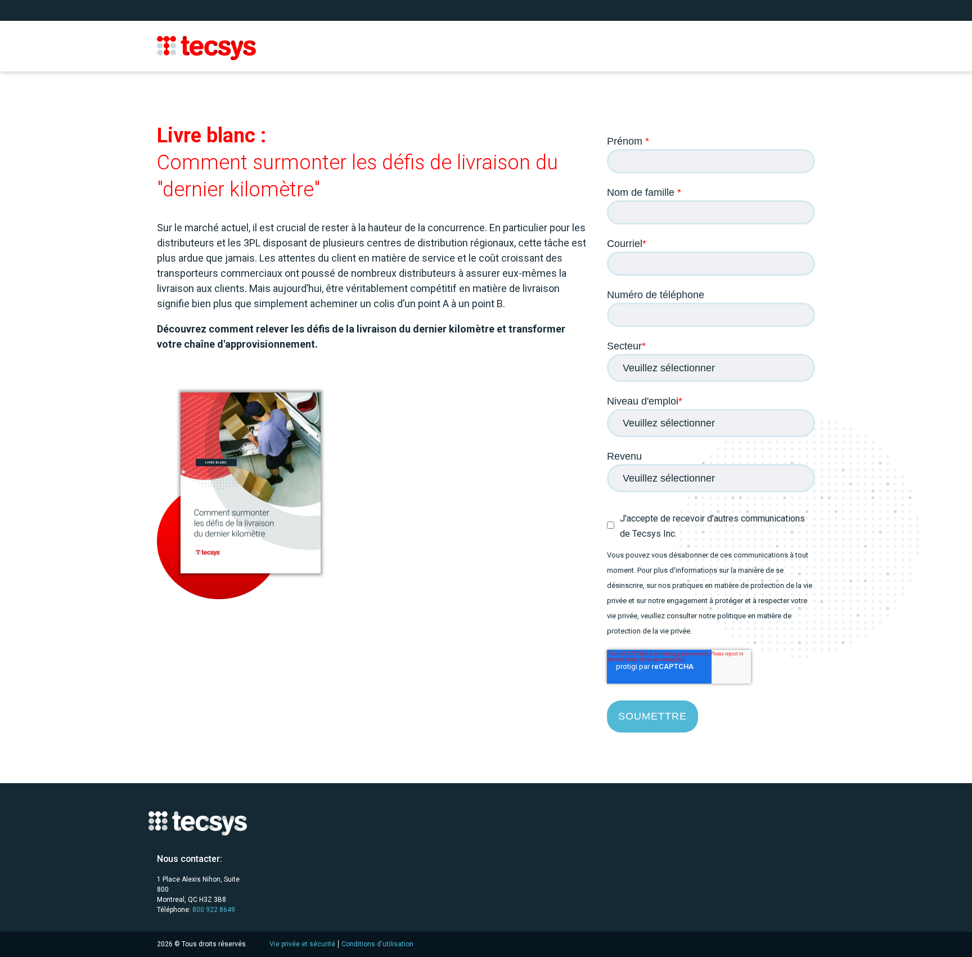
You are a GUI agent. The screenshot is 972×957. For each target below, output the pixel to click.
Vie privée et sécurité (302, 944)
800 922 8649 (213, 910)
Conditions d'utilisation (377, 944)
